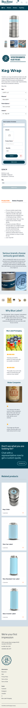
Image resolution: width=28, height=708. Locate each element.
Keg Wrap (21, 7)
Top (4, 7)
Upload (11, 155)
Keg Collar (6, 509)
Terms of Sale (5, 681)
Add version (14, 162)
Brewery (15, 7)
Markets (9, 7)
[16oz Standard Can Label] (14, 564)
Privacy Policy (5, 676)
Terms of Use (5, 679)
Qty (3, 180)
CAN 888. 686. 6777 (6, 648)
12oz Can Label (8, 544)
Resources (4, 671)
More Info (4, 86)
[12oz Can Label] (14, 529)
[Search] (21, 2)
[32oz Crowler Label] (14, 599)
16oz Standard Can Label (11, 579)
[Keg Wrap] (6, 47)
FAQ (3, 674)
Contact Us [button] (22, 463)
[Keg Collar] (14, 495)
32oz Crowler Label (9, 613)
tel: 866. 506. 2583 (6, 646)
